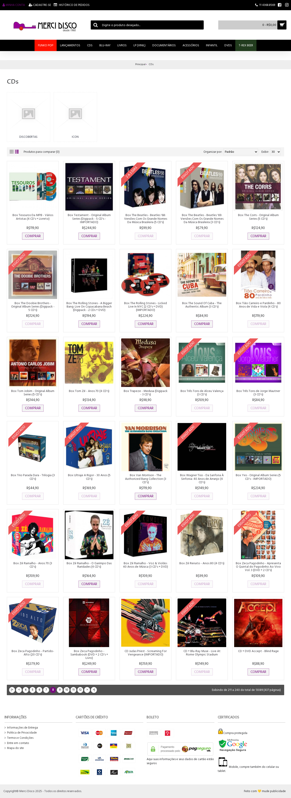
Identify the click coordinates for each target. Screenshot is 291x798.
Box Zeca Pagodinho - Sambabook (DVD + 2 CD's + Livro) (89, 654)
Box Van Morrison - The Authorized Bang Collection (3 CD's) (145, 479)
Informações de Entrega (22, 727)
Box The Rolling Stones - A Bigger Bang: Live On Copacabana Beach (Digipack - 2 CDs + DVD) (89, 306)
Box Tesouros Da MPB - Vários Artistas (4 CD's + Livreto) (33, 216)
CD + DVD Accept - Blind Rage (258, 651)
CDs (151, 64)
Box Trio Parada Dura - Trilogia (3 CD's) (33, 477)
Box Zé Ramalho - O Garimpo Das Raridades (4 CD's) (89, 565)
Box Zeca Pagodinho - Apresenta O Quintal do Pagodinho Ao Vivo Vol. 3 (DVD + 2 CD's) (258, 567)
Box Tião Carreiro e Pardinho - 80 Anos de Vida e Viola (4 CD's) (258, 304)
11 (73, 689)
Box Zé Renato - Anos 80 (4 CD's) (201, 563)
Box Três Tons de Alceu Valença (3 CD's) (202, 392)
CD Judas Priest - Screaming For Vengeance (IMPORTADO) (146, 652)
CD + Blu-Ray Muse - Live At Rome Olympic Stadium (202, 652)
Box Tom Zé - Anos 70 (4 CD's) (89, 391)
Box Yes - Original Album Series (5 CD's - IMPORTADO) (258, 477)
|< (12, 689)
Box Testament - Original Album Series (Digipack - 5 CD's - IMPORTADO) (89, 218)
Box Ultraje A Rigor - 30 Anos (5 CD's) (89, 477)
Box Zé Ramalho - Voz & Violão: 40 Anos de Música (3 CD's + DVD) (145, 565)
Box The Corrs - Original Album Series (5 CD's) (258, 216)
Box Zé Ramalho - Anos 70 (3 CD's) (32, 565)
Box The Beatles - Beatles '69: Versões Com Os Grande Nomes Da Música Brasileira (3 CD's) (202, 218)
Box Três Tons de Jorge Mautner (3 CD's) (258, 392)
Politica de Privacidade (22, 732)
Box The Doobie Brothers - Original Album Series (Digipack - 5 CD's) (33, 306)
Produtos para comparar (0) (42, 151)
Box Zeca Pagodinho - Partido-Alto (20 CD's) (33, 652)
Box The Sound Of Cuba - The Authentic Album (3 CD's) (202, 304)
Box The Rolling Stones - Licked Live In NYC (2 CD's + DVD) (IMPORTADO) (145, 306)
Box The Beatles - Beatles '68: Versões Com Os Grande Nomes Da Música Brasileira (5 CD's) (145, 218)
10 (66, 689)
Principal (140, 64)
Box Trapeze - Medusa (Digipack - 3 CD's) (146, 392)
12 (80, 689)
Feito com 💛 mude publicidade (265, 791)
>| (94, 689)
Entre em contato (18, 743)
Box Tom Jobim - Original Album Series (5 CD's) (32, 392)
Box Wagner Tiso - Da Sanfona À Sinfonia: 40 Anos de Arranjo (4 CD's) (202, 479)
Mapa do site (15, 748)
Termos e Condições (20, 738)
